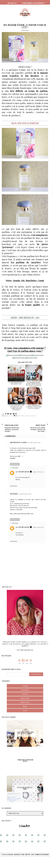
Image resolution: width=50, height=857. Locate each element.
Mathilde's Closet (18, 442)
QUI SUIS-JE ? (12, 3)
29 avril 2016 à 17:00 (34, 442)
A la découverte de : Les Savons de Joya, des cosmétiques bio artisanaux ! (16, 408)
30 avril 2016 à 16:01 (25, 494)
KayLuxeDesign (45, 854)
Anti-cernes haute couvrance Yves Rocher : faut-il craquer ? (34, 407)
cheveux (25, 694)
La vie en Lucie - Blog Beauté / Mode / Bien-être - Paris (20, 854)
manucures (25, 698)
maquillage (25, 702)
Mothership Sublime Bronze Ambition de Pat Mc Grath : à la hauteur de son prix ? (33, 385)
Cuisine (25, 686)
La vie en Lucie (22, 472)
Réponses (15, 468)
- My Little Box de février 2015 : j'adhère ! (25, 788)
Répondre (15, 464)
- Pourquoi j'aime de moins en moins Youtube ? (25, 760)
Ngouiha (14, 494)
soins (25, 710)
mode (25, 706)
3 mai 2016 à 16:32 (38, 472)
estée (19, 415)
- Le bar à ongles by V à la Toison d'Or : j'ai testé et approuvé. (25, 733)
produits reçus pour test (31, 415)
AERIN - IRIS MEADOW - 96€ (25, 317)
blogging (25, 690)
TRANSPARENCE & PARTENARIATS (33, 3)
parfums (23, 415)
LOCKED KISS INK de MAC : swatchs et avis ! (16, 383)
